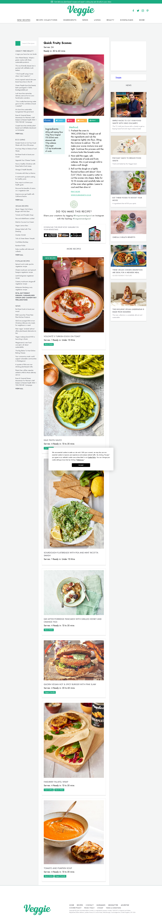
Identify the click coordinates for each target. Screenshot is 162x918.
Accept (81, 465)
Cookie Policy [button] (92, 457)
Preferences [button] (80, 460)
